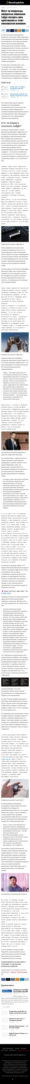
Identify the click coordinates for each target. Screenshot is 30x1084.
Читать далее (7, 1007)
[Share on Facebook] (8, 30)
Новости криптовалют (12, 7)
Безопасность (13, 1050)
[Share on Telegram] (23, 30)
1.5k (18, 90)
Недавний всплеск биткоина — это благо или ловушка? (18, 1027)
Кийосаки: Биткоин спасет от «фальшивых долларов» (17, 1019)
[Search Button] (28, 2)
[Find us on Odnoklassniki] (16, 1080)
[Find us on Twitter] (12, 1080)
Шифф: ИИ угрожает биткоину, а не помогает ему (18, 1034)
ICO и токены (5, 1050)
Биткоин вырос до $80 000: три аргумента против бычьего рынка (19, 94)
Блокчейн (23, 1048)
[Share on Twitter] (12, 30)
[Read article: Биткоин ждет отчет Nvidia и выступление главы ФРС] (5, 88)
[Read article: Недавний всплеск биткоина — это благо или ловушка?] (4, 1027)
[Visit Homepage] (15, 2)
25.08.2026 (13, 90)
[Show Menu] (2, 2)
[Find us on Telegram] (14, 1080)
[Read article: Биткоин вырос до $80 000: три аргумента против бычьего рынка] (5, 95)
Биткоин (17, 1048)
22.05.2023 (3, 27)
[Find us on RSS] (18, 1080)
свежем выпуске (6, 759)
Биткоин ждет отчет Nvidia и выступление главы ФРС (17, 87)
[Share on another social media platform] (27, 30)
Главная (3, 7)
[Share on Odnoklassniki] (19, 30)
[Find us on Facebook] (10, 1080)
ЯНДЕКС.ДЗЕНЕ (7, 593)
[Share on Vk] (16, 30)
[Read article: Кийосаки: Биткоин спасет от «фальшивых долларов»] (4, 1020)
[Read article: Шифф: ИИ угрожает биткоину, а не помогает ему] (4, 1034)
